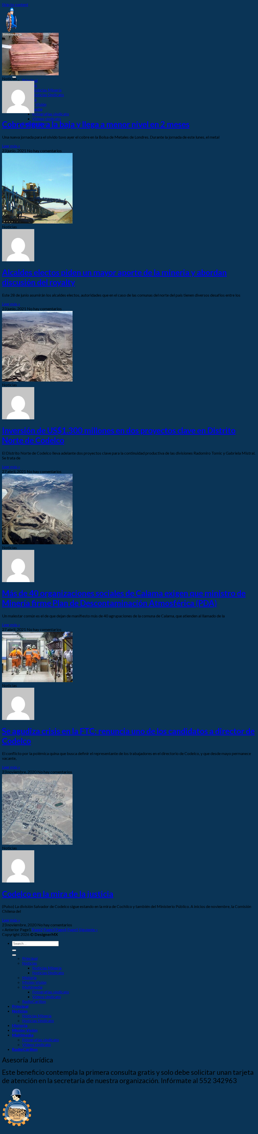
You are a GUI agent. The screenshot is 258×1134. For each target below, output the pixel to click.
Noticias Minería (46, 89)
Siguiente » (88, 929)
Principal (30, 80)
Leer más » (11, 145)
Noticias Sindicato (48, 94)
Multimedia (32, 987)
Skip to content (15, 4)
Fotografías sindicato (50, 113)
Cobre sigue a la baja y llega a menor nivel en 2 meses (95, 124)
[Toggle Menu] (14, 955)
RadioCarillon (34, 1001)
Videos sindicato (46, 118)
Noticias (29, 963)
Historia (29, 977)
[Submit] (14, 950)
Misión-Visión (34, 104)
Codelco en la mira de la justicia (57, 894)
